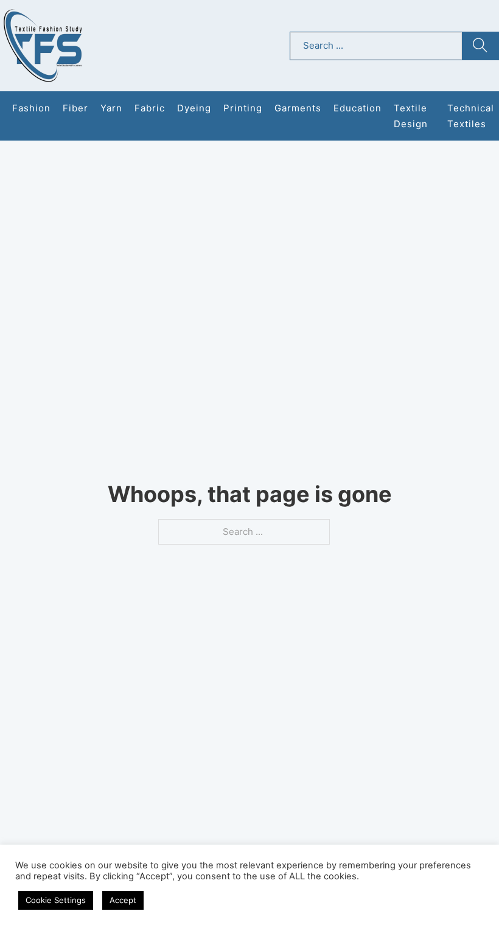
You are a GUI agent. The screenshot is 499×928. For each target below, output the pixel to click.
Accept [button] (123, 900)
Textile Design (411, 116)
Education (357, 108)
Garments (297, 108)
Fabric (149, 108)
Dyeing (194, 108)
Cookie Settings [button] (56, 900)
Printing (242, 108)
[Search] (480, 46)
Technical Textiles (470, 116)
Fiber (75, 108)
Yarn (111, 108)
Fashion (31, 108)
